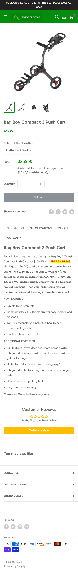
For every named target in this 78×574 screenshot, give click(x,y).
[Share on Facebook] (51, 211)
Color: (18, 143)
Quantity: (9, 183)
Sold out (39, 197)
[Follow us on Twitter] (13, 526)
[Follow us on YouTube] (26, 526)
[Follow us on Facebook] (6, 526)
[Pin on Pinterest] (58, 211)
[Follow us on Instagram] (19, 526)
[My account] (64, 17)
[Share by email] (71, 211)
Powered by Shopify (14, 566)
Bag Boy (9, 130)
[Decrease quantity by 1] (21, 184)
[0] (71, 17)
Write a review (39, 430)
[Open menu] (5, 16)
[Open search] (57, 17)
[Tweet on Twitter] (64, 211)
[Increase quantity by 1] (40, 184)
